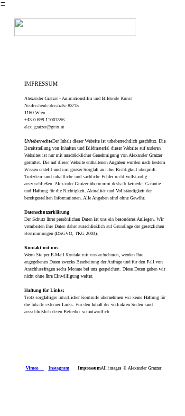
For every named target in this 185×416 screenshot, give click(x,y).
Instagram (58, 368)
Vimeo (35, 368)
